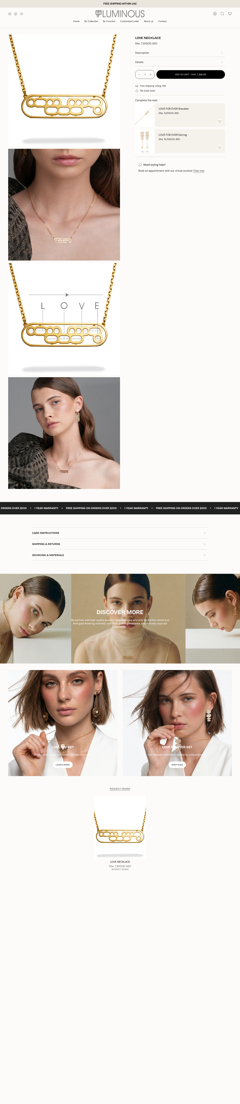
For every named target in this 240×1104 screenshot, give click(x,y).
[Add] (219, 121)
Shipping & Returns (46, 544)
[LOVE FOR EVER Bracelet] (145, 115)
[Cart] (230, 13)
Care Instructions (45, 532)
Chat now (198, 170)
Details (139, 62)
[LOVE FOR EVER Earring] (145, 141)
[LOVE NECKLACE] (120, 827)
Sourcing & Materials (48, 555)
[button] (91, 21)
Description (142, 52)
